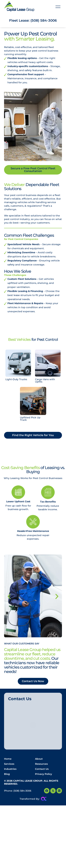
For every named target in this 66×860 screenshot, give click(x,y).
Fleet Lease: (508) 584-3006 (33, 20)
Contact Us (42, 768)
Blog (7, 774)
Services (9, 763)
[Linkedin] (59, 790)
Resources (41, 763)
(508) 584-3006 (22, 790)
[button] (58, 7)
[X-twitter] (53, 790)
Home (8, 758)
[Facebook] (46, 790)
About (39, 758)
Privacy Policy (43, 774)
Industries (10, 768)
